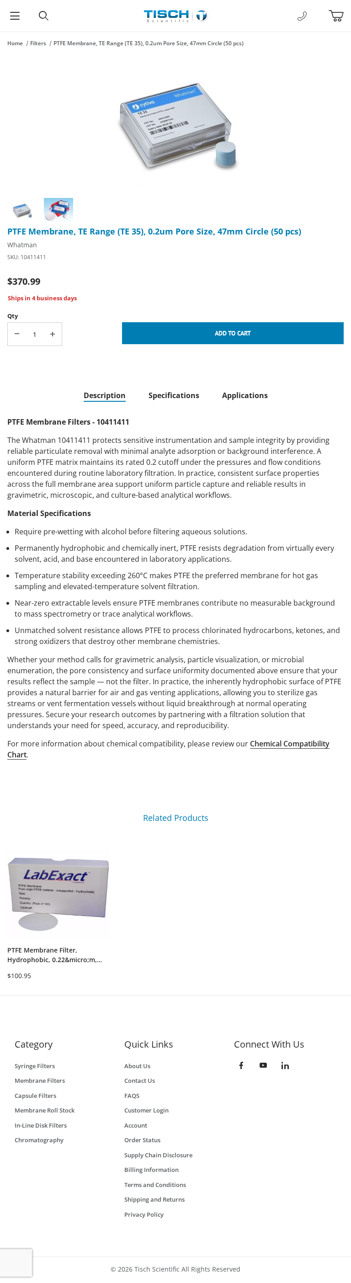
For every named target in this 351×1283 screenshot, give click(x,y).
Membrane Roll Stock (44, 1110)
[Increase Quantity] (52, 334)
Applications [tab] (245, 395)
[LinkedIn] (285, 1065)
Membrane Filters (40, 1080)
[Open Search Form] (43, 16)
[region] (175, 210)
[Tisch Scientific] (175, 15)
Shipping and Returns (154, 1199)
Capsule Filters (35, 1095)
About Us (137, 1066)
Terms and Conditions (155, 1185)
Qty (12, 316)
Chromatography (39, 1140)
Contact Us (139, 1080)
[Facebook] (241, 1065)
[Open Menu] (14, 16)
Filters (38, 43)
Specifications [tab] (174, 395)
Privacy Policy (144, 1214)
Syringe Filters (35, 1066)
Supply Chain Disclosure (158, 1155)
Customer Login (146, 1110)
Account (135, 1125)
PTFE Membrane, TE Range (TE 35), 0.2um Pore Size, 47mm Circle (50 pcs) (148, 43)
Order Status (142, 1140)
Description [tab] (105, 395)
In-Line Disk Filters (41, 1125)
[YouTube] (263, 1065)
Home (15, 43)
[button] (22, 210)
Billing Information (151, 1170)
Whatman (22, 244)
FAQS (131, 1095)
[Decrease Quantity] (17, 334)
